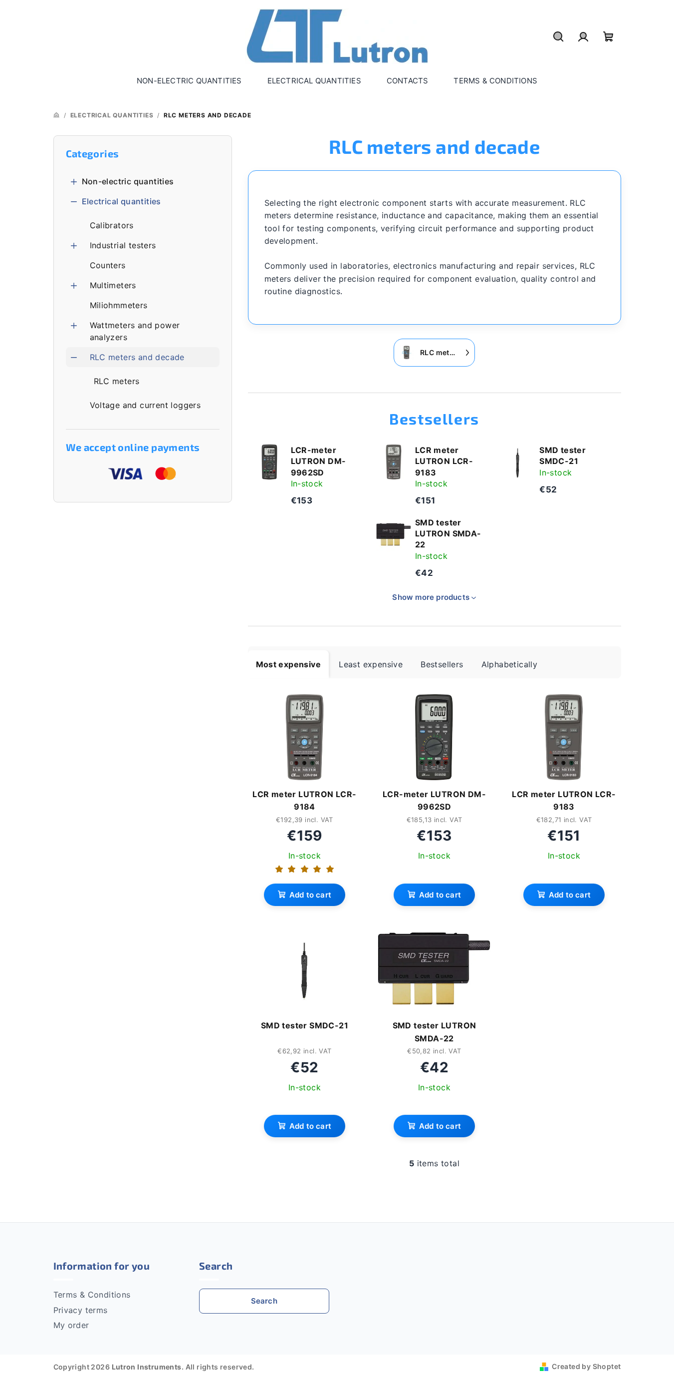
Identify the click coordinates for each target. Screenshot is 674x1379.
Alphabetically (509, 664)
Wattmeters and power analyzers (135, 331)
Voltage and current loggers (145, 405)
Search (264, 1301)
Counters (108, 265)
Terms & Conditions (92, 1295)
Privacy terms (80, 1310)
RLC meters (117, 381)
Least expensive (371, 664)
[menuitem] (189, 80)
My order (71, 1325)
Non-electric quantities (128, 181)
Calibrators (112, 225)
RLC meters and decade (137, 357)
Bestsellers (442, 664)
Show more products (430, 597)
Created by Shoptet (586, 1366)
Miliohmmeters (119, 305)
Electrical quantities (121, 201)
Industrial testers (123, 245)
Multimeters (113, 285)
